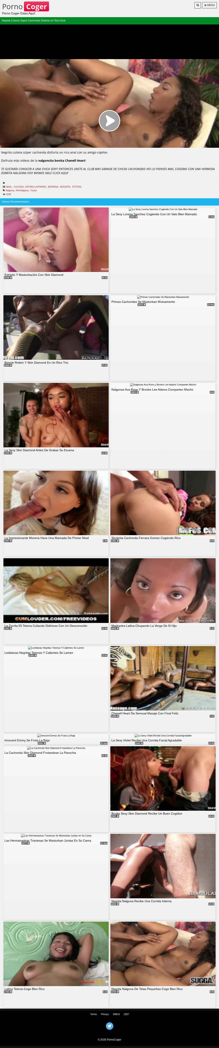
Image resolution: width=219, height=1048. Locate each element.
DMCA (116, 1014)
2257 (126, 1014)
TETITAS (76, 186)
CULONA (19, 186)
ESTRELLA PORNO (35, 186)
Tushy (33, 190)
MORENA (53, 186)
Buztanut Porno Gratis (109, 1031)
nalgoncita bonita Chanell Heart (61, 160)
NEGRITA (65, 186)
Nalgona (10, 190)
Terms (93, 1014)
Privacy (105, 1014)
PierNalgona (22, 190)
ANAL (9, 186)
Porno (24, 6)
